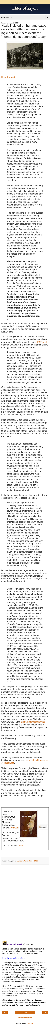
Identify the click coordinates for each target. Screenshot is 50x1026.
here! (20, 846)
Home (25, 1012)
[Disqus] (25, 902)
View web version (25, 1017)
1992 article (42, 342)
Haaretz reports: (8, 77)
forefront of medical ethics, (33, 722)
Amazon (14, 828)
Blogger (30, 1023)
